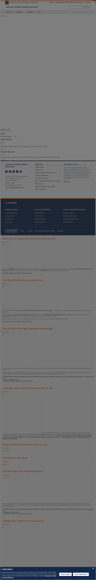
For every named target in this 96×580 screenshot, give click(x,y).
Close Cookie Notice (80, 574)
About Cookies (65, 574)
